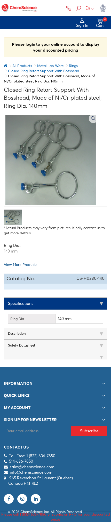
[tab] (55, 303)
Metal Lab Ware (50, 65)
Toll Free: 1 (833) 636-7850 (32, 455)
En (87, 8)
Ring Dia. (17, 318)
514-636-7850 (21, 461)
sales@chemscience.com (32, 466)
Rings (73, 65)
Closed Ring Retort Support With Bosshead (43, 71)
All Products (22, 65)
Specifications (20, 303)
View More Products (20, 264)
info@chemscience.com (31, 472)
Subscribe (89, 430)
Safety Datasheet (21, 345)
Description (17, 333)
